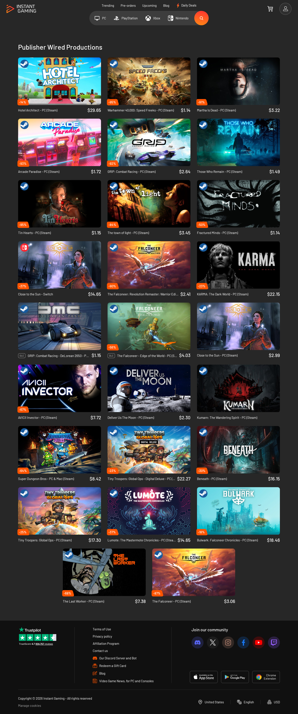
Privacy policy (102, 636)
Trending (108, 5)
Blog (166, 5)
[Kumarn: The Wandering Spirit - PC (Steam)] (238, 388)
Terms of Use (102, 629)
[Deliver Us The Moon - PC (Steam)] (149, 388)
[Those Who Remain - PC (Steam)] (238, 142)
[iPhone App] (204, 677)
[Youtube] (259, 642)
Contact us (100, 651)
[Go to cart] (270, 8)
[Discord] (198, 642)
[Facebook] (243, 642)
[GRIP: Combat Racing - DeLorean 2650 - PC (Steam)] (59, 326)
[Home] (21, 9)
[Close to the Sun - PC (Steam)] (238, 326)
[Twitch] (274, 642)
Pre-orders (128, 5)
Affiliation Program (106, 643)
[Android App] (235, 677)
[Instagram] (228, 642)
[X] (213, 642)
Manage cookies (29, 705)
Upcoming (149, 5)
